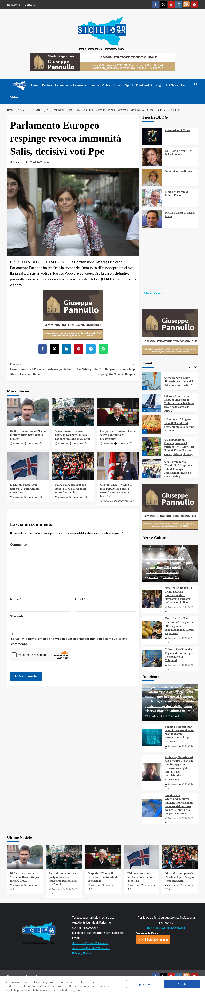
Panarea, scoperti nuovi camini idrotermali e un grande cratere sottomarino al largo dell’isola (179, 734)
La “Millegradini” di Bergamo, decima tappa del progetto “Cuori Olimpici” (106, 369)
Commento (19, 544)
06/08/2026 (187, 746)
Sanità (94, 85)
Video (14, 97)
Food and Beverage (149, 85)
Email (80, 599)
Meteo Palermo (154, 293)
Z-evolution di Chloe (177, 130)
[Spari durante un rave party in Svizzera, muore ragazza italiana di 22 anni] (73, 412)
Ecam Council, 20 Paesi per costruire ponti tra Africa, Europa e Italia (40, 369)
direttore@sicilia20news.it (90, 943)
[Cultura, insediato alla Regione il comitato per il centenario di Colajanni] (152, 659)
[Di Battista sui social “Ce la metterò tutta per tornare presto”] (28, 412)
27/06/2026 (187, 818)
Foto (184, 85)
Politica (47, 85)
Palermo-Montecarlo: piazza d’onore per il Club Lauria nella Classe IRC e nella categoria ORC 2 (179, 403)
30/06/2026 (187, 784)
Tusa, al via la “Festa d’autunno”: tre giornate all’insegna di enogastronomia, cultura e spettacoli (180, 626)
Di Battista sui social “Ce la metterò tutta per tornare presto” (28, 434)
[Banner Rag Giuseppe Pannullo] (73, 314)
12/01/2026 (187, 607)
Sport (129, 85)
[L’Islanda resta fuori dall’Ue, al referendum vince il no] (28, 466)
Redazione (13, 4)
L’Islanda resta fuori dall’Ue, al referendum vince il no (25, 488)
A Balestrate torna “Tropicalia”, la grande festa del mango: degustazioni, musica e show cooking (178, 469)
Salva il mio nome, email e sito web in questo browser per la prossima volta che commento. (69, 641)
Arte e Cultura (112, 85)
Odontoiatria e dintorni (179, 171)
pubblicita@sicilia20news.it (166, 927)
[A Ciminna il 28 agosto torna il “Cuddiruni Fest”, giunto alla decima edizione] (151, 424)
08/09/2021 (187, 665)
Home (35, 85)
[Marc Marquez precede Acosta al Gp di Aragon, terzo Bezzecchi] (73, 466)
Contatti (30, 4)
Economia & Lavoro (69, 85)
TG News (171, 85)
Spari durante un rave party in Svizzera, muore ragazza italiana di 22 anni (72, 434)
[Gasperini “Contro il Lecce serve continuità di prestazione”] (118, 412)
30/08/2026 (32, 443)
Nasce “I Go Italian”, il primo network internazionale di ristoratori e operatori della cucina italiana (179, 595)
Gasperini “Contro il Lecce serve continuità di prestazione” (118, 434)
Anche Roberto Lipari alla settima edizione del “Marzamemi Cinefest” (178, 381)
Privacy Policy (82, 953)
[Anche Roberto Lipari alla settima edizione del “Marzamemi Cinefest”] (151, 381)
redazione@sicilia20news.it (91, 948)
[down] (85, 85)
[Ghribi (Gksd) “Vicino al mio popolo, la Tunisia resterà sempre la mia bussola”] (118, 466)
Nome (15, 599)
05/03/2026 (168, 577)
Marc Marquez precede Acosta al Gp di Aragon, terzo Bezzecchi (71, 488)
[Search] (195, 84)
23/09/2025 (36, 162)
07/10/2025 (187, 638)
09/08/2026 (168, 716)
